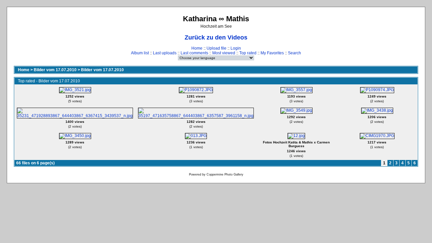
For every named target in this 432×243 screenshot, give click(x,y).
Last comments (194, 53)
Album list (140, 53)
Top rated (247, 53)
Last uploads (165, 53)
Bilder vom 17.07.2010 (55, 70)
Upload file (216, 48)
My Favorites (272, 53)
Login (236, 48)
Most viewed (223, 53)
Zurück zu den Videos (216, 37)
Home (196, 48)
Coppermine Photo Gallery (225, 174)
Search (294, 53)
